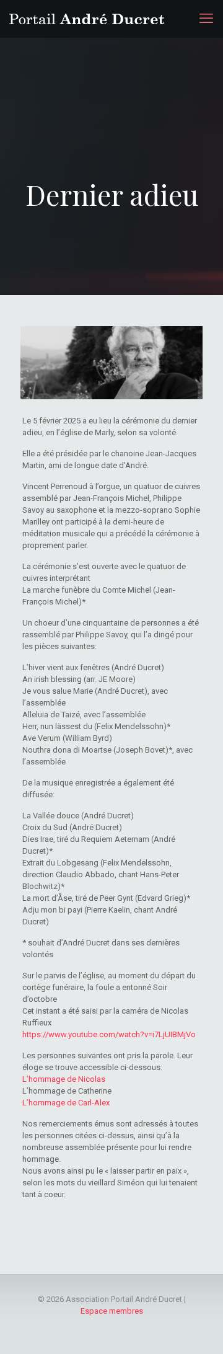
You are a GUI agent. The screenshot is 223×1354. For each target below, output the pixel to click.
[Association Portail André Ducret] (86, 18)
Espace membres (112, 1311)
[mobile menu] (206, 18)
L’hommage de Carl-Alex (66, 1102)
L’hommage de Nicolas (63, 1079)
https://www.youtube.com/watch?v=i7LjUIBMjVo (109, 1034)
